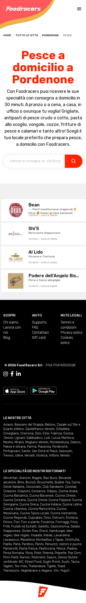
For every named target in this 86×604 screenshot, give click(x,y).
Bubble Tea (62, 482)
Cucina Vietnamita (63, 513)
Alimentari (10, 478)
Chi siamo (10, 322)
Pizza (29, 553)
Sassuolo (65, 451)
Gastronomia (59, 526)
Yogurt (64, 570)
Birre (20, 482)
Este (46, 433)
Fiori (17, 522)
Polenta (48, 553)
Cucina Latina (72, 504)
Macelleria (28, 540)
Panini (39, 544)
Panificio (28, 544)
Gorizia (68, 433)
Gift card (39, 337)
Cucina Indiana (50, 504)
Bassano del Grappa (29, 424)
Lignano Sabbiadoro (29, 438)
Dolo (38, 433)
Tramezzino (11, 570)
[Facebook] (12, 374)
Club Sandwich (53, 487)
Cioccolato (33, 487)
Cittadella (62, 429)
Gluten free (30, 531)
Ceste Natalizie (13, 487)
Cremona (27, 433)
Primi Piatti (10, 557)
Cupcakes (35, 518)
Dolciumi (58, 518)
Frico (74, 522)
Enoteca (72, 518)
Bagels (37, 478)
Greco (43, 531)
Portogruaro (11, 451)
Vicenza (41, 455)
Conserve (38, 491)
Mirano (19, 442)
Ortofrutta (72, 540)
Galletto (43, 526)
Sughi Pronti (51, 562)
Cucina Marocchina (41, 509)
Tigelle (51, 566)
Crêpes (52, 491)
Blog (6, 337)
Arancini (25, 478)
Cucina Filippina (60, 500)
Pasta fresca (28, 548)
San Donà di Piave (44, 451)
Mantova (68, 438)
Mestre (8, 442)
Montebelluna (59, 442)
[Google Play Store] (43, 390)
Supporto (39, 322)
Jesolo (8, 438)
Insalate (36, 535)
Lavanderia (62, 535)
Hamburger (57, 531)
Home (7, 35)
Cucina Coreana (14, 500)
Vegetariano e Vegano (36, 570)
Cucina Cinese (65, 495)
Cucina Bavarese (41, 495)
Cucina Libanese (15, 509)
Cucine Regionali (15, 518)
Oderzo (75, 442)
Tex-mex (21, 566)
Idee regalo (21, 535)
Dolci (47, 518)
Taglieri (8, 566)
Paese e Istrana (14, 447)
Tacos (75, 562)
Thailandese (36, 566)
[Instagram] (5, 374)
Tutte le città (26, 35)
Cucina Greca (29, 504)
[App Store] (15, 390)
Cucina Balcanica (15, 495)
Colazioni (9, 491)
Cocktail (70, 487)
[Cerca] (73, 161)
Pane (16, 544)
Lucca (55, 438)
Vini (56, 570)
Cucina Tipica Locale (34, 513)
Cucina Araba (67, 491)
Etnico (7, 522)
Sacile (26, 451)
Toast (61, 566)
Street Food (33, 562)
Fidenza (56, 433)
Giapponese (11, 531)
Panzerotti (10, 548)
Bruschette (45, 482)
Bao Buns (50, 478)
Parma (31, 447)
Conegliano (11, 433)
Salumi (51, 557)
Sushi (65, 562)
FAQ (35, 327)
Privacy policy (72, 332)
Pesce (60, 548)
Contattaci (40, 332)
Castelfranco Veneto (39, 429)
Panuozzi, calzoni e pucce (63, 544)
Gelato (75, 526)
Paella (7, 544)
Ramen (25, 557)
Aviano (8, 424)
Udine (19, 455)
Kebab (48, 535)
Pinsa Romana (13, 553)
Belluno (50, 424)
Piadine (72, 548)
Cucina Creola (37, 500)
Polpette (60, 553)
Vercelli (29, 455)
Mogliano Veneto (37, 442)
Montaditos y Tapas (50, 540)
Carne (76, 482)
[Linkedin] (18, 374)
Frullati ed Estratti (23, 526)
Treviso (8, 455)
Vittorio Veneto (59, 455)
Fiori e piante (30, 522)
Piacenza (44, 447)
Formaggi (62, 522)
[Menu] (79, 9)
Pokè (37, 553)
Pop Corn (74, 553)
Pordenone (50, 35)
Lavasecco (11, 540)
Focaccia (47, 522)
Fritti (6, 526)
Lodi (47, 438)
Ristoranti (38, 557)
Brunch (31, 482)
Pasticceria (47, 548)
